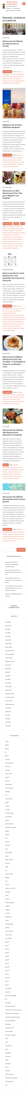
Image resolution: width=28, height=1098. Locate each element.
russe (6, 1038)
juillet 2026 (8, 625)
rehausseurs (6, 401)
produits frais (13, 536)
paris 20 (7, 978)
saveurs (5, 328)
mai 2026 (7, 633)
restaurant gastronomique (12, 1017)
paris (12, 237)
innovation (22, 319)
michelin (7, 913)
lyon (6, 881)
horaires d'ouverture (14, 76)
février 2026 (8, 643)
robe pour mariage (10, 1035)
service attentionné (19, 81)
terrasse (7, 1071)
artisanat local (14, 157)
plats (19, 472)
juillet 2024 (8, 711)
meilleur (16, 223)
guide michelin (9, 859)
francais (7, 845)
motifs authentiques (8, 166)
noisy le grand (9, 931)
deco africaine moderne (14, 160)
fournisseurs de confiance (10, 317)
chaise (7, 802)
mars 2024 (8, 726)
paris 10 (7, 942)
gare (6, 849)
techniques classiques (9, 330)
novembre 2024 (9, 697)
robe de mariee (9, 1028)
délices (16, 467)
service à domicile (10, 540)
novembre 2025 (9, 654)
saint (6, 1042)
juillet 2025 (8, 668)
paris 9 (7, 985)
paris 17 (7, 963)
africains (5, 465)
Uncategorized (7, 71)
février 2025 (8, 686)
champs (7, 809)
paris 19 (7, 970)
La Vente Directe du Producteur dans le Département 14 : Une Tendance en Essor (13, 588)
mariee (7, 899)
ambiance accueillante (15, 226)
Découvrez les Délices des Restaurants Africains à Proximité (13, 432)
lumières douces (13, 162)
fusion (19, 317)
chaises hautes (20, 395)
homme (7, 863)
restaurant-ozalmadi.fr (12, 2)
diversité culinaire (19, 532)
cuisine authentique (18, 74)
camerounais (8, 799)
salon (6, 1049)
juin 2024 (7, 715)
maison (7, 884)
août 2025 (8, 665)
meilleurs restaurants (8, 534)
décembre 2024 (9, 693)
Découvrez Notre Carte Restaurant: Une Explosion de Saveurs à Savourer (13, 277)
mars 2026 (8, 640)
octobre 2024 (9, 701)
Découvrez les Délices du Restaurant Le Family (13, 43)
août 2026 (8, 622)
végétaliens (17, 83)
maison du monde (10, 888)
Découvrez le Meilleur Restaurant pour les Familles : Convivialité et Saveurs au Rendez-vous (14, 362)
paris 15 (7, 956)
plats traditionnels (7, 324)
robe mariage (9, 1031)
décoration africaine (10, 827)
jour (6, 870)
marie (6, 895)
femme (7, 842)
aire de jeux (19, 392)
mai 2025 (7, 676)
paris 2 (7, 974)
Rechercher (6, 547)
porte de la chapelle (10, 995)
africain (7, 759)
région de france (12, 241)
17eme (7, 741)
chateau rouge (9, 813)
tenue (6, 1067)
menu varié (16, 399)
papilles (13, 321)
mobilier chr (8, 917)
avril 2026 (7, 636)
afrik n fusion (8, 774)
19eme (7, 748)
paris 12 (7, 949)
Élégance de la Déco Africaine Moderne (12, 126)
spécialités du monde (13, 246)
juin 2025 (7, 672)
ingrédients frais (14, 319)
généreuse (5, 76)
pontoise (7, 992)
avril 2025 (7, 679)
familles (21, 397)
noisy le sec (8, 935)
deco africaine (9, 824)
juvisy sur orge (9, 874)
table (6, 1060)
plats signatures (19, 321)
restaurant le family (8, 81)
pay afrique (8, 988)
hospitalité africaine (14, 469)
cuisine (12, 467)
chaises (7, 806)
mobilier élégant (12, 164)
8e (6, 752)
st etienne (8, 1056)
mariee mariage (9, 902)
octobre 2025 (8, 658)
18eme (7, 745)
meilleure (7, 910)
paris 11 (7, 945)
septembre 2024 (9, 704)
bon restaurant (7, 223)
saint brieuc (8, 1045)
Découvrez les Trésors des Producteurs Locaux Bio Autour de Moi (13, 580)
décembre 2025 (9, 651)
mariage (7, 892)
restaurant (18, 326)
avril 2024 (7, 722)
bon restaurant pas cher (13, 228)
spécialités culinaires (8, 83)
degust (7, 831)
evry (6, 838)
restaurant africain (10, 1006)
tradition (16, 166)
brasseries (12, 230)
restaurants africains (8, 474)
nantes (7, 927)
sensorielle (10, 328)
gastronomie (11, 235)
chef (11, 74)
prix (6, 999)
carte (20, 308)
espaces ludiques (14, 397)
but (6, 795)
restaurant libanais (10, 1020)
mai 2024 (7, 719)
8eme (6, 756)
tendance (8, 1063)
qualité (14, 239)
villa (6, 1085)
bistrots (5, 228)
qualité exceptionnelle (9, 326)
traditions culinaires (13, 478)
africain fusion (9, 763)
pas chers (16, 237)
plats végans (18, 534)
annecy (7, 781)
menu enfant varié (8, 399)
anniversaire (8, 784)
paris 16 (7, 960)
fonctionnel (6, 162)
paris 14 (7, 952)
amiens (7, 777)
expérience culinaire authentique (16, 232)
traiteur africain (9, 1074)
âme (11, 308)
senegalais (8, 1053)
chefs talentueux (10, 311)
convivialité (6, 397)
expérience (21, 315)
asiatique (15, 308)
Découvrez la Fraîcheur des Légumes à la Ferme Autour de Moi (13, 572)
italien (6, 867)
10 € (7, 226)
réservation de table (15, 78)
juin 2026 (7, 629)
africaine (7, 766)
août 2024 (8, 708)
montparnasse (9, 924)
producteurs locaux (18, 324)
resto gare (8, 1024)
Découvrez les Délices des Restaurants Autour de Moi (14, 499)
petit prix (9, 239)
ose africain (8, 938)
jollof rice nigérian (13, 472)
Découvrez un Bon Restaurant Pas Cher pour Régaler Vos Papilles (12, 194)
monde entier (6, 321)
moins (22, 223)
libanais (7, 877)
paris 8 (7, 981)
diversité (15, 315)
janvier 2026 (8, 647)
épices (20, 467)
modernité (20, 164)
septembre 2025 (9, 661)
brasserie (7, 791)
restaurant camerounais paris (13, 1010)
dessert (7, 834)
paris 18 (7, 967)
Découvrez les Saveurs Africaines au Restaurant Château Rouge (12, 564)
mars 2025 (8, 683)
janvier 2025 (8, 690)
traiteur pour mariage (11, 1078)
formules (5, 235)
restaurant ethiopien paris (12, 1013)
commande (8, 816)
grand (6, 856)
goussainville (8, 852)
